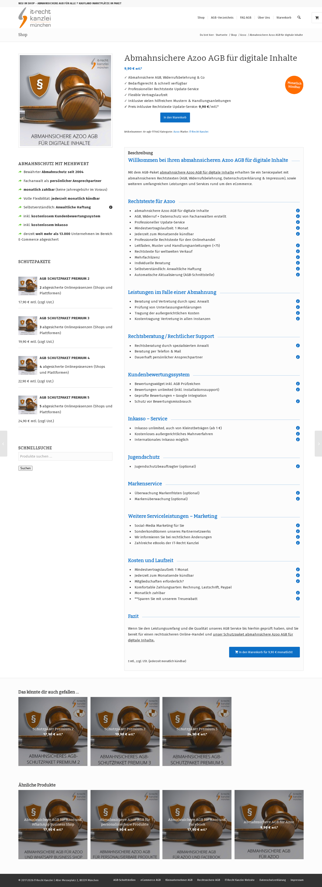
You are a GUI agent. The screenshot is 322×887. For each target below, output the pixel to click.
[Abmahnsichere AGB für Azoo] (3, 444)
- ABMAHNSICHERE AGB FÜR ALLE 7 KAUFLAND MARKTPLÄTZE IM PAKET (78, 3)
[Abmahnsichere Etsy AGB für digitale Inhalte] (318, 444)
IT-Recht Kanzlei (198, 131)
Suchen (25, 468)
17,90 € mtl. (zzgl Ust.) (36, 302)
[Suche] (299, 17)
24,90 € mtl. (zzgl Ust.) (36, 421)
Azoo (176, 131)
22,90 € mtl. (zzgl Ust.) (36, 381)
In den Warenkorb (175, 117)
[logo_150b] (35, 17)
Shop (22, 34)
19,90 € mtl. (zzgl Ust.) (36, 342)
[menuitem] (201, 17)
